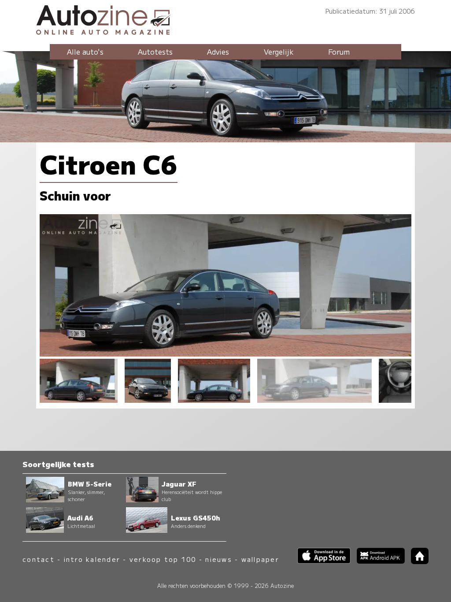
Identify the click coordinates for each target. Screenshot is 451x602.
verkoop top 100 (162, 559)
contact (38, 559)
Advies (218, 51)
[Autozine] (225, 18)
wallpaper (260, 559)
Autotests (155, 51)
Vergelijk (279, 51)
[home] (417, 561)
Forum (339, 51)
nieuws (218, 559)
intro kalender (92, 559)
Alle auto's (85, 51)
